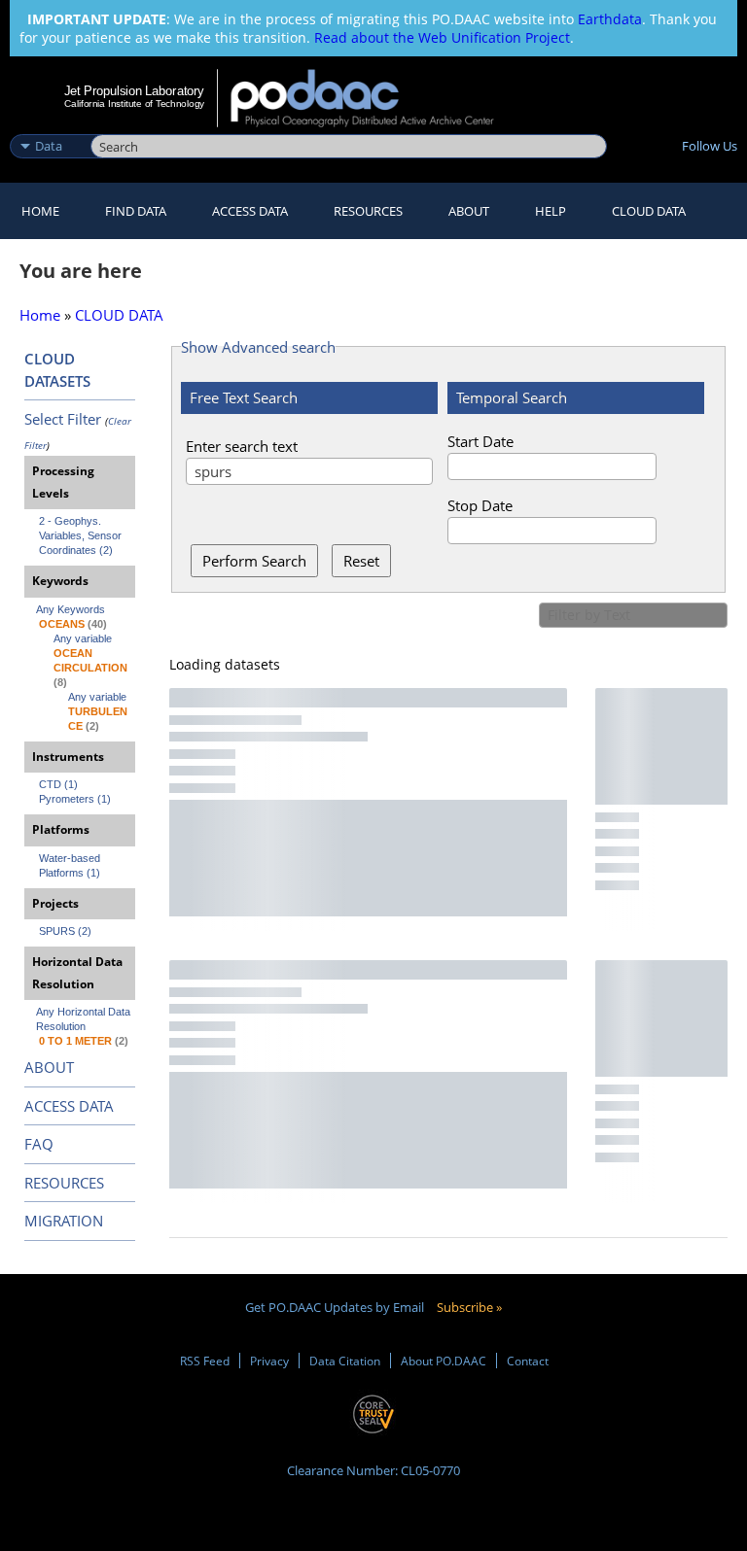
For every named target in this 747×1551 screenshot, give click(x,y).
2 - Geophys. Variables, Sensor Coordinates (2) (81, 535)
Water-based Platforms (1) (71, 865)
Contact (528, 1360)
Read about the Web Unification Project (442, 37)
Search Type (48, 125)
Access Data (250, 211)
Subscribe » (469, 1307)
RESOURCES (368, 211)
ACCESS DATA (69, 1106)
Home (40, 211)
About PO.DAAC (443, 1360)
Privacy (269, 1360)
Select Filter (62, 419)
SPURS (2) (65, 931)
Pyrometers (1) (75, 799)
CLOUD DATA (649, 211)
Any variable (82, 638)
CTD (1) (58, 784)
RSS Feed (205, 1360)
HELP (550, 211)
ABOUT (49, 1067)
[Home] (375, 98)
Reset (361, 560)
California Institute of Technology (134, 103)
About (468, 211)
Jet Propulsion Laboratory (134, 90)
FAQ (38, 1144)
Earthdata (610, 19)
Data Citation (344, 1360)
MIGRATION (63, 1220)
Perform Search (254, 560)
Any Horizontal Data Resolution (84, 1019)
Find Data (135, 211)
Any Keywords (70, 609)
